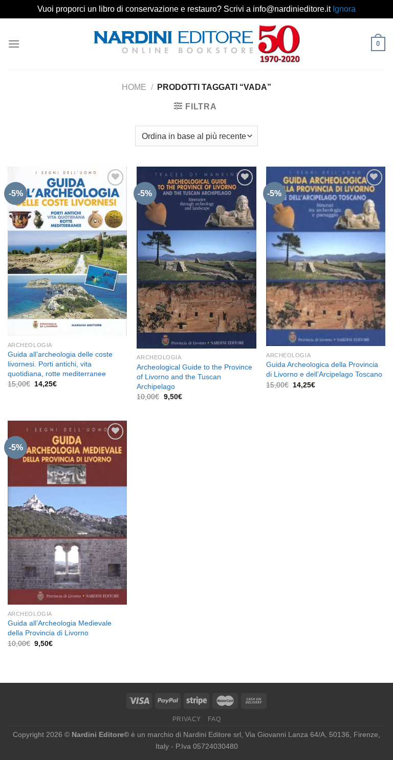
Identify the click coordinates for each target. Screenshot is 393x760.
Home (134, 87)
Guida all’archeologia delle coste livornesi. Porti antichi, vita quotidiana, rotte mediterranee (60, 363)
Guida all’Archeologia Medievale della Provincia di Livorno (60, 628)
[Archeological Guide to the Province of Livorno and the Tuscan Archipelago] (196, 258)
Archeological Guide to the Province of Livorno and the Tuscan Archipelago (194, 376)
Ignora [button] (344, 9)
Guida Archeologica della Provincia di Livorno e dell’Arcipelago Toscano (324, 369)
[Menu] (14, 43)
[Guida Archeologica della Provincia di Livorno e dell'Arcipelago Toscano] (325, 256)
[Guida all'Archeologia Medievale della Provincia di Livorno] (67, 513)
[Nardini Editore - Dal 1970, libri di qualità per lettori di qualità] (197, 43)
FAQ (214, 719)
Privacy (186, 719)
